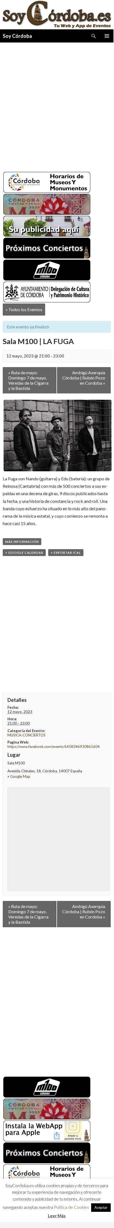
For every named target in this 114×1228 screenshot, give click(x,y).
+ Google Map (18, 776)
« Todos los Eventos (24, 309)
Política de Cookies (71, 1209)
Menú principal (106, 35)
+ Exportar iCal (66, 552)
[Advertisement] (56, 105)
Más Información (22, 541)
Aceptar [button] (100, 1209)
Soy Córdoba (17, 36)
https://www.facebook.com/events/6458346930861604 (53, 746)
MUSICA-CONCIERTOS (26, 735)
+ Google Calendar (24, 552)
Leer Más (57, 1217)
